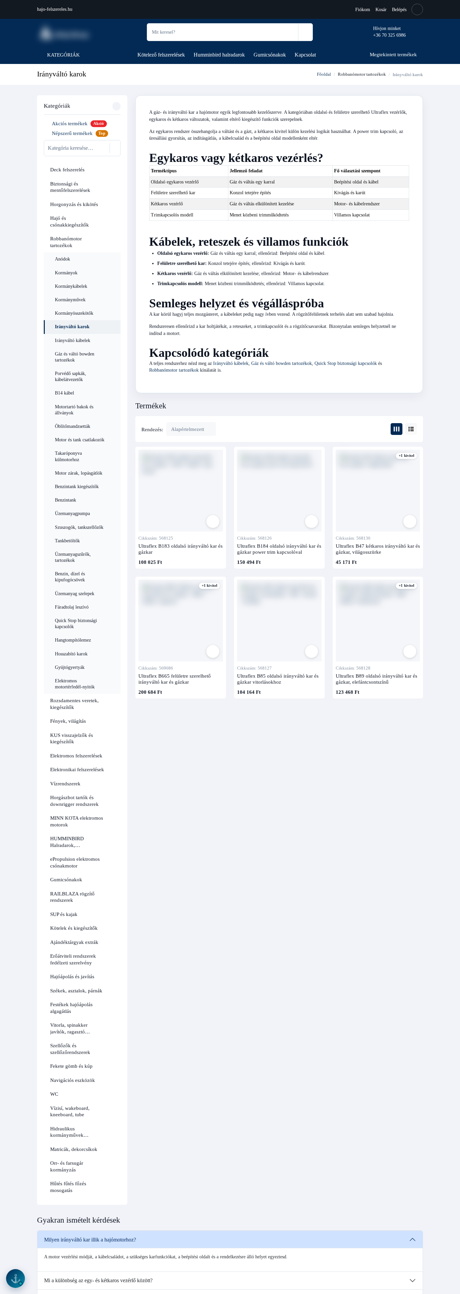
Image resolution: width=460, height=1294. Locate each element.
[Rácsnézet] (396, 429)
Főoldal (323, 74)
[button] (113, 170)
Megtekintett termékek (393, 54)
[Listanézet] (411, 429)
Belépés (399, 9)
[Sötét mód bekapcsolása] (417, 9)
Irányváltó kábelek (231, 363)
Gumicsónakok (270, 55)
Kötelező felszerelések (161, 55)
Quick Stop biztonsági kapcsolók (346, 363)
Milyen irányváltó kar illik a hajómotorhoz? (90, 1239)
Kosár (381, 9)
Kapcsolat (305, 55)
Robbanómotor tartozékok (362, 74)
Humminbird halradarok (219, 55)
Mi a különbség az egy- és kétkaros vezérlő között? (98, 1280)
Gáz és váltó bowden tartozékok (281, 363)
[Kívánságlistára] (213, 521)
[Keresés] (305, 32)
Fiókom (362, 9)
